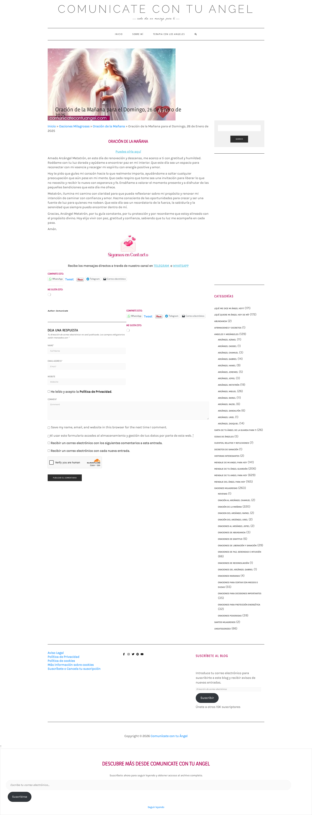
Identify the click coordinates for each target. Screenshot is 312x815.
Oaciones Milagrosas (74, 126)
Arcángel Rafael (227, 398)
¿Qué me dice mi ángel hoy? (229, 308)
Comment (52, 399)
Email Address (55, 361)
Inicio (119, 34)
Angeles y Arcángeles (226, 334)
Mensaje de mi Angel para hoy (230, 462)
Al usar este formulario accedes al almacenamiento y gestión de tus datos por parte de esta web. (122, 436)
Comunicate (62, 311)
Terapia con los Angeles (169, 34)
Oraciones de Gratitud (230, 539)
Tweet (69, 278)
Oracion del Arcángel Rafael (233, 513)
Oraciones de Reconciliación (233, 563)
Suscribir (207, 698)
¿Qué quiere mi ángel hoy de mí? (231, 314)
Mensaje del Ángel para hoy (229, 482)
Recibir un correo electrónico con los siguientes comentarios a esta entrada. (106, 443)
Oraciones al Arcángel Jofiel (234, 526)
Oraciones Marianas (229, 576)
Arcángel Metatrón (228, 385)
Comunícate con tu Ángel (169, 736)
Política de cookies (61, 661)
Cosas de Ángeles (224, 436)
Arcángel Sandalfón (229, 410)
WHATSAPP (181, 266)
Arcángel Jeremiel (228, 372)
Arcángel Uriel (226, 417)
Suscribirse (19, 796)
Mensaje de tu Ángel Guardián (231, 469)
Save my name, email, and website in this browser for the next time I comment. (109, 427)
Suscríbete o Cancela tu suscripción (74, 669)
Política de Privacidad (95, 392)
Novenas (222, 494)
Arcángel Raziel (226, 404)
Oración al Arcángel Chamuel (234, 500)
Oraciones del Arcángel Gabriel (235, 569)
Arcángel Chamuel (228, 352)
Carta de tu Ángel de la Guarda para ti (235, 430)
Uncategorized (222, 628)
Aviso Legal (56, 653)
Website (51, 376)
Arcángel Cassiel (227, 346)
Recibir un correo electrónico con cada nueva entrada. (90, 451)
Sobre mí (137, 34)
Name (51, 345)
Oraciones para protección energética (239, 604)
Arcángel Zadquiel (228, 423)
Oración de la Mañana (109, 126)
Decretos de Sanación (226, 449)
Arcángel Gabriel (227, 359)
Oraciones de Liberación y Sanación (237, 545)
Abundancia (220, 321)
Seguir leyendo (156, 807)
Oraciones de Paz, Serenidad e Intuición (239, 552)
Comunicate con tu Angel (156, 9)
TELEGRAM (162, 266)
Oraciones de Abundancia (232, 532)
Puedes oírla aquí (128, 152)
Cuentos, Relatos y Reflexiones (231, 443)
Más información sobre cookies (71, 665)
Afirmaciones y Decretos (227, 327)
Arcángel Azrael (227, 339)
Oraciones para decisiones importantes (239, 593)
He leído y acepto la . (81, 392)
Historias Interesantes (226, 456)
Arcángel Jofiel (226, 378)
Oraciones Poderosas (230, 615)
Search (239, 139)
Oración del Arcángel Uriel (233, 519)
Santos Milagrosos (224, 622)
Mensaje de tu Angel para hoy (230, 475)
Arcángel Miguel (227, 391)
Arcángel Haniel (227, 365)
